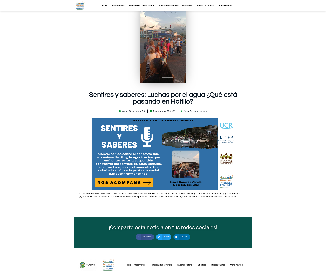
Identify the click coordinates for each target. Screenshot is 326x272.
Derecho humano (198, 111)
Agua (186, 111)
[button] (145, 237)
